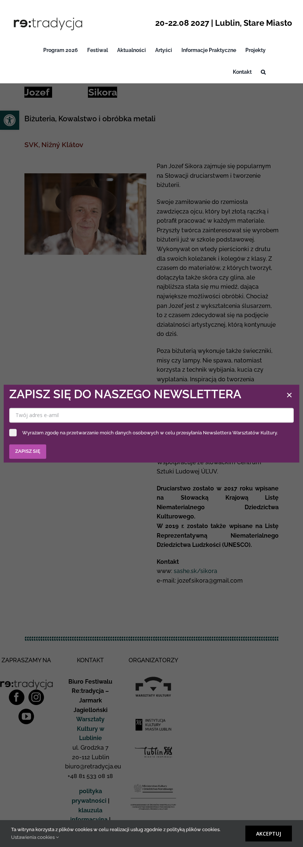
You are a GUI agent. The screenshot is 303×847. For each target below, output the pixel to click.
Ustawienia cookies (33, 837)
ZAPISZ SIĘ (27, 451)
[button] (263, 72)
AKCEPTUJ (268, 833)
